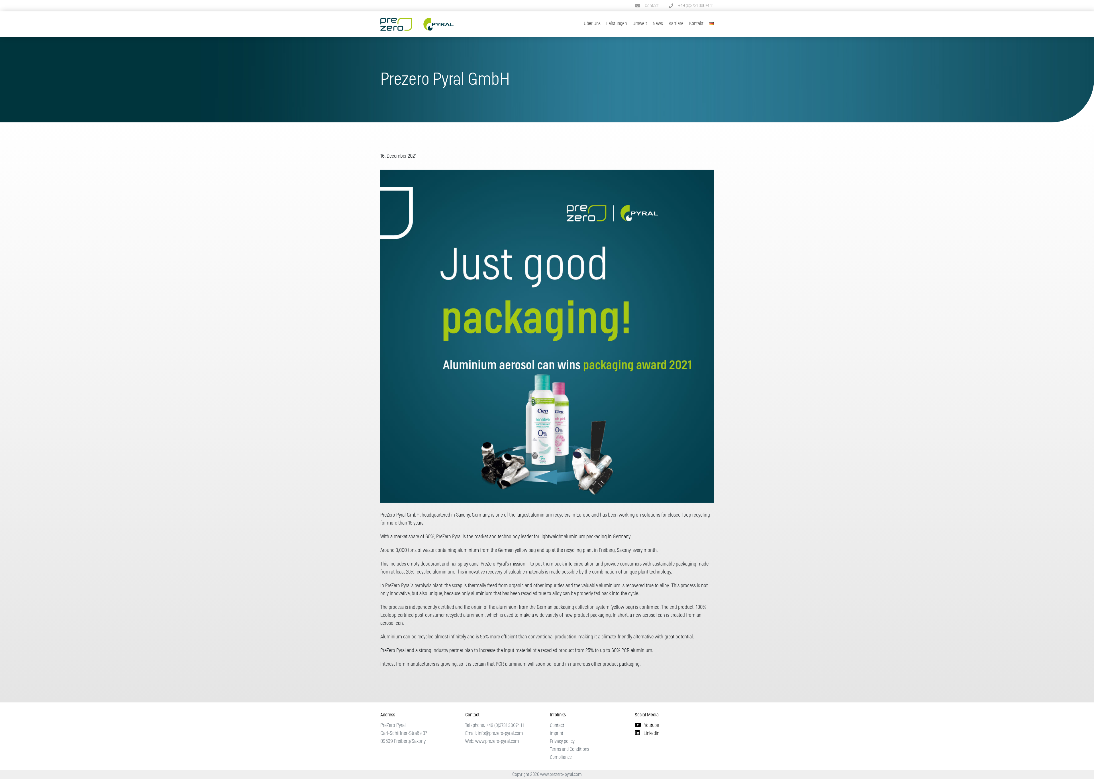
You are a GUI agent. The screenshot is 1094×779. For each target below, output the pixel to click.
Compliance (561, 757)
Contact (652, 5)
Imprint (556, 733)
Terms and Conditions (569, 749)
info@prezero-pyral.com (500, 733)
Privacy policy (562, 741)
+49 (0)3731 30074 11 (696, 5)
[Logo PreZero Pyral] (417, 20)
